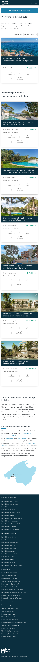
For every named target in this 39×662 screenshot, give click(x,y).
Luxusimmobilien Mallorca (10, 595)
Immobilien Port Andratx (9, 504)
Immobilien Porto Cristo (9, 554)
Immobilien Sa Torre (8, 562)
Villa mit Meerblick (7, 611)
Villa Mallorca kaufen (8, 575)
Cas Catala (14, 129)
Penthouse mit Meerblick (9, 620)
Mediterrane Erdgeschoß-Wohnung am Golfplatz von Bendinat (18, 267)
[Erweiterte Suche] (31, 3)
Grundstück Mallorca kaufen (11, 587)
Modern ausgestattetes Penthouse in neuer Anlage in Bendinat (18, 219)
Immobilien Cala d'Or (8, 526)
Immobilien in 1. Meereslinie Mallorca (14, 592)
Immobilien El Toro (7, 559)
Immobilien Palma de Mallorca (12, 524)
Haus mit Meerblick (8, 614)
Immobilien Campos (8, 557)
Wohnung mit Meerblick (9, 608)
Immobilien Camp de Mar (10, 529)
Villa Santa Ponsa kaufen (10, 631)
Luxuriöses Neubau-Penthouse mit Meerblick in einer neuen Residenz (17, 315)
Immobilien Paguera (8, 515)
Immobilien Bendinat (8, 548)
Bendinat (14, 177)
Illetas (13, 68)
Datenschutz (23, 657)
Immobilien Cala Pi (7, 540)
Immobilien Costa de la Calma (11, 518)
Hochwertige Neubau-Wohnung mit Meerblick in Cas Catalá (18, 123)
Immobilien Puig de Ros (9, 543)
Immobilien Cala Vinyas (9, 521)
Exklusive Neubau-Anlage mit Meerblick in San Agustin (15, 363)
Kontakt (4, 657)
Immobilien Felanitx (8, 510)
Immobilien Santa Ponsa (9, 501)
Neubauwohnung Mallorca (10, 601)
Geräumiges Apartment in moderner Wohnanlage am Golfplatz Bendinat (18, 171)
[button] (30, 34)
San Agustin (13, 321)
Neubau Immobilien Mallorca (11, 598)
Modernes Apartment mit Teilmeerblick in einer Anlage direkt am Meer (18, 61)
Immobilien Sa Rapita (8, 537)
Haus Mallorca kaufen (9, 578)
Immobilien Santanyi (8, 545)
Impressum (12, 657)
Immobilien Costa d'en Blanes (11, 565)
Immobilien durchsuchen (19, 10)
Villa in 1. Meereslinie (8, 617)
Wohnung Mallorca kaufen (10, 581)
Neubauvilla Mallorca (8, 637)
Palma (7, 321)
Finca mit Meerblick (8, 628)
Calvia (15, 441)
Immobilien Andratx (8, 551)
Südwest (7, 68)
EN (25, 7)
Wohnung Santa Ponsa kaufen (11, 634)
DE (25, 3)
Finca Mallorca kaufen (9, 573)
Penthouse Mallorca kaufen (10, 584)
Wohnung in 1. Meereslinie (10, 625)
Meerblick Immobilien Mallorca (12, 590)
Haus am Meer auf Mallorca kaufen (13, 622)
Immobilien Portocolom (9, 507)
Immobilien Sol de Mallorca (10, 512)
